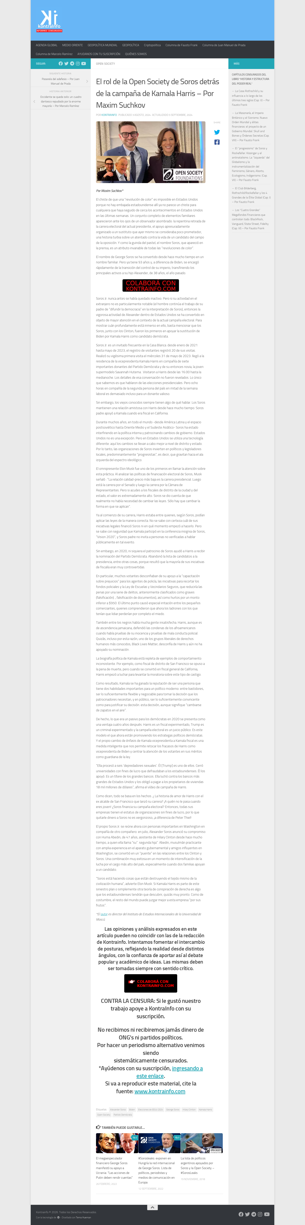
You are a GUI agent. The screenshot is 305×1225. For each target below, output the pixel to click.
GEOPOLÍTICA (130, 45)
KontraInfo (109, 115)
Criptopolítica (152, 45)
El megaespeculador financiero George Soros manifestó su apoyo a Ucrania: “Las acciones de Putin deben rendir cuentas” (114, 1167)
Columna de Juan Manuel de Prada (223, 45)
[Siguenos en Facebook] (61, 63)
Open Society (105, 63)
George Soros (172, 1109)
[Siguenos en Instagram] (78, 63)
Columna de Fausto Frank (182, 45)
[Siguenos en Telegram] (72, 63)
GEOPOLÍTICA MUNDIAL (102, 45)
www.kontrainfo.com (159, 1091)
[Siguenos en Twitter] (66, 63)
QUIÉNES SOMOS (136, 54)
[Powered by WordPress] (58, 1217)
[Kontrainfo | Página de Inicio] (49, 20)
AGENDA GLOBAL (46, 45)
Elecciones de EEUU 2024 (150, 1109)
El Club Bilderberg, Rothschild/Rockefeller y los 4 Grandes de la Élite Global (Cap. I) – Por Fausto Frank (251, 195)
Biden (132, 1109)
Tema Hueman (83, 1217)
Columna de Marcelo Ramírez (54, 54)
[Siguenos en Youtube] (83, 63)
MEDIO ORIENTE (72, 45)
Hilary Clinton (189, 1109)
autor (104, 914)
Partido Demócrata (123, 1114)
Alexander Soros (118, 1109)
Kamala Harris (205, 1109)
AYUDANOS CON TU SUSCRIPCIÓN (98, 54)
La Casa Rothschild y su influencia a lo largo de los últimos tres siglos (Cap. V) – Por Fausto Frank (251, 97)
